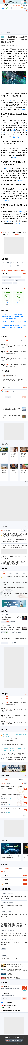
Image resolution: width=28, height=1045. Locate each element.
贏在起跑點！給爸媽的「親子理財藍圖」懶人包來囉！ (13, 270)
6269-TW (21, 212)
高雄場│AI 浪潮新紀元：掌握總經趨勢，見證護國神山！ (16, 365)
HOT (7, 345)
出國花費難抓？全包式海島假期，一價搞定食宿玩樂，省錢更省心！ (4, 471)
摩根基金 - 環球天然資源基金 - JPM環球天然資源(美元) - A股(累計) (11, 787)
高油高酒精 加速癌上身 (23, 454)
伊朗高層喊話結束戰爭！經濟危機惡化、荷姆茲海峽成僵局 (23, 471)
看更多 (25, 336)
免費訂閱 (24, 998)
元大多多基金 (4, 802)
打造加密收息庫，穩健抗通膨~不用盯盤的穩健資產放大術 (16, 359)
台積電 (6, 879)
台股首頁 (18, 273)
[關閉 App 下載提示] (1, 2)
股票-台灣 (8, 804)
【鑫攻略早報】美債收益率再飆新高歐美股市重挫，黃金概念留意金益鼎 (11, 409)
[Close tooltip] (24, 11)
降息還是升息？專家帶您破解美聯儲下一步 (15, 232)
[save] (20, 8)
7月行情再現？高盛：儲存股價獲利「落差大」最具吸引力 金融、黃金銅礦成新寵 (13, 471)
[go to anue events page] (21, 5)
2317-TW (9, 100)
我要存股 (24, 273)
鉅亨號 (14, 1037)
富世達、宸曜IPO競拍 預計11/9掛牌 (11, 416)
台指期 (13, 130)
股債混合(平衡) (9, 798)
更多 (24, 265)
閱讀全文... (22, 110)
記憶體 (6, 875)
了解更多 (24, 288)
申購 (25, 789)
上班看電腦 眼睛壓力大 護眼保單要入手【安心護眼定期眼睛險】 (13, 454)
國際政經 (8, 614)
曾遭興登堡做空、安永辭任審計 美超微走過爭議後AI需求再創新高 (4, 454)
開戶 (25, 796)
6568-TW (8, 221)
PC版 (5, 1037)
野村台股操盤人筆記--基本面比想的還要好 (12, 314)
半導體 (6, 884)
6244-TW (17, 189)
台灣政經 (8, 625)
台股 (3, 32)
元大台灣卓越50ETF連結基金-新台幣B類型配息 (12, 809)
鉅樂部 (18, 1037)
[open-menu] (1, 5)
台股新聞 (8, 32)
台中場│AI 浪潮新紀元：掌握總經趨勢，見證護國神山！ (16, 346)
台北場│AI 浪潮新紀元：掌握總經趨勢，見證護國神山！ (16, 352)
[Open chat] (25, 8)
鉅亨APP (9, 1037)
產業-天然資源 (9, 791)
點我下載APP (17, 235)
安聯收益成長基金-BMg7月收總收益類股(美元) (11, 795)
